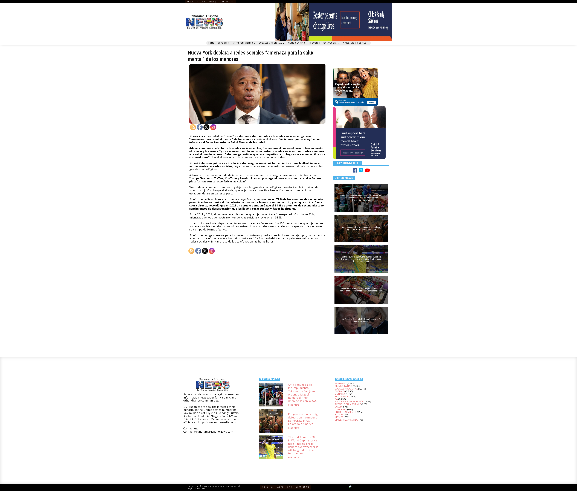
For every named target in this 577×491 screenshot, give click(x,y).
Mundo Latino (296, 43)
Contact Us (227, 1)
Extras (339, 414)
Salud (338, 406)
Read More (293, 405)
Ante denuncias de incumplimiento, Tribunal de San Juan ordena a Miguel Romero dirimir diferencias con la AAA (302, 393)
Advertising (209, 1)
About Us (192, 1)
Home (211, 43)
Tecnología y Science (348, 404)
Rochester (341, 396)
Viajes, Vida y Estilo (355, 43)
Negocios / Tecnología (323, 43)
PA (336, 398)
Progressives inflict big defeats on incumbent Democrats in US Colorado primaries (303, 419)
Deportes (223, 43)
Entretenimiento (243, 43)
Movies (339, 416)
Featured (340, 383)
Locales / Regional (270, 43)
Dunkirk (340, 393)
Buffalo (340, 391)
